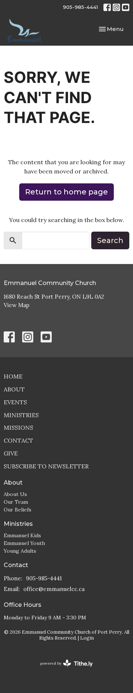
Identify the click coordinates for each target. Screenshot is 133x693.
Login (87, 638)
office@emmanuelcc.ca (54, 588)
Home (13, 376)
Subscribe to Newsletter (46, 466)
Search (110, 240)
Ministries (21, 415)
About (14, 389)
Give (11, 453)
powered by (63, 669)
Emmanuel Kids (22, 535)
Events (15, 402)
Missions (18, 427)
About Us (15, 494)
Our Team (16, 502)
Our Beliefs (17, 509)
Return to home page (66, 191)
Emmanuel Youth (24, 543)
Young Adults (20, 551)
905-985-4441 (80, 7)
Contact (18, 440)
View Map (17, 305)
